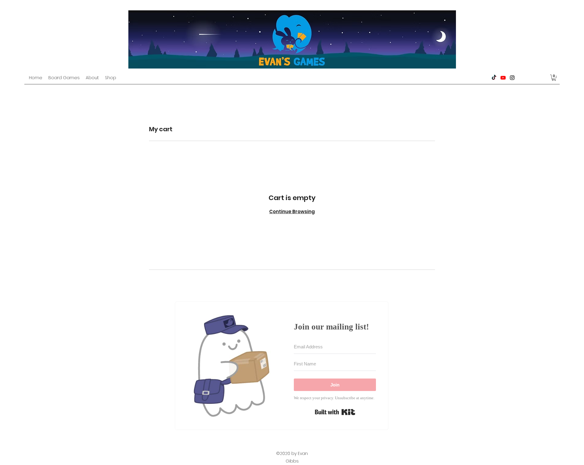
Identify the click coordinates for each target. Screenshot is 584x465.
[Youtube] (503, 78)
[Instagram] (512, 78)
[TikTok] (494, 78)
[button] (554, 78)
